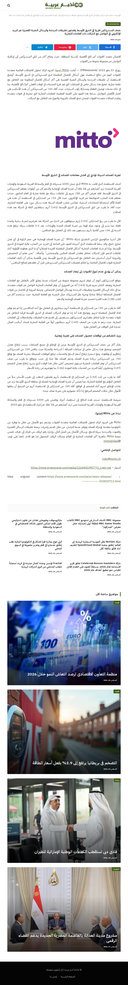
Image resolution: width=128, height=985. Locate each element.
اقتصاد (117, 602)
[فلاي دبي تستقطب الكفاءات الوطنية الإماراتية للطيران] (64, 820)
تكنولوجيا (116, 869)
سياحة (117, 780)
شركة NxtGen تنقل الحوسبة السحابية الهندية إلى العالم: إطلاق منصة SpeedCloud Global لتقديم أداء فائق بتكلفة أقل (95, 545)
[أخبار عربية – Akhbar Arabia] (64, 5)
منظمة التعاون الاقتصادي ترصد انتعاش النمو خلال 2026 (72, 674)
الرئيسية (118, 15)
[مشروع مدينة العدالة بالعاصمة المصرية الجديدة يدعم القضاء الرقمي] (64, 909)
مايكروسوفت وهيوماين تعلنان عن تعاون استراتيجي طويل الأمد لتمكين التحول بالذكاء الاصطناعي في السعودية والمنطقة (37, 524)
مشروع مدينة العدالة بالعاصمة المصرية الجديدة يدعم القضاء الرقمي (67, 938)
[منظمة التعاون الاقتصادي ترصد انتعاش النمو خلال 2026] (64, 643)
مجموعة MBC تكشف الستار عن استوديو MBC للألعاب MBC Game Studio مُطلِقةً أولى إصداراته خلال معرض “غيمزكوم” (94, 524)
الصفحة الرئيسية (68, 976)
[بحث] (9, 5)
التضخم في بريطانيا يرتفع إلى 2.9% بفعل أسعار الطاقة (74, 763)
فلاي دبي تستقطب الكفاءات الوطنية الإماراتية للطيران (75, 851)
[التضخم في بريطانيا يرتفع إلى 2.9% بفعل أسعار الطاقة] (64, 732)
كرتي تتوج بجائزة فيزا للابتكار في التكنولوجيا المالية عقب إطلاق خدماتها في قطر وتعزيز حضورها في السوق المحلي (35, 545)
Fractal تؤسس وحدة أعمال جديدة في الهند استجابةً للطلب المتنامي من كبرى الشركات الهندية (35, 565)
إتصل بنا (53, 976)
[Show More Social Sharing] (27, 47)
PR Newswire (113, 24)
